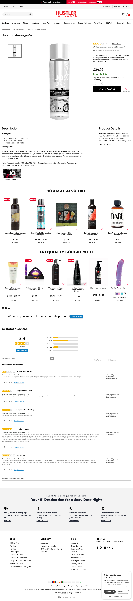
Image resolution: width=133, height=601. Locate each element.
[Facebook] (97, 547)
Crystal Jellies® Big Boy (119, 288)
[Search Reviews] (52, 358)
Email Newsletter (77, 555)
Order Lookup (76, 546)
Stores (6, 6)
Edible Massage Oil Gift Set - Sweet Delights (66, 234)
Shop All (120, 23)
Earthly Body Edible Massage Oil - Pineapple (15, 234)
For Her (13, 546)
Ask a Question (98, 50)
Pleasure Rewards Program (20, 567)
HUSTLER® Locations (18, 558)
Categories (6, 29)
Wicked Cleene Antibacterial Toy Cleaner (77, 289)
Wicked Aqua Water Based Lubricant (55, 288)
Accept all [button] (109, 592)
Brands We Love (16, 564)
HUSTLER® (109, 23)
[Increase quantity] (101, 83)
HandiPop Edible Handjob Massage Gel (41, 234)
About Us (44, 543)
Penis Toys (98, 23)
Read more (107, 588)
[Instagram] (105, 547)
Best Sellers (106, 521)
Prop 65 (74, 552)
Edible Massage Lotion (98, 288)
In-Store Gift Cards (78, 570)
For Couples (15, 552)
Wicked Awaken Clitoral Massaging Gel (34, 288)
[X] (101, 547)
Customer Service (78, 549)
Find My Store (42, 521)
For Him (13, 549)
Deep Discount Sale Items (20, 561)
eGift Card (107, 6)
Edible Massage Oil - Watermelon (92, 234)
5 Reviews (107, 44)
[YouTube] (109, 547)
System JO (15, 180)
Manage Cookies (78, 561)
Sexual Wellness (84, 23)
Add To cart (108, 89)
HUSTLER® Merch (16, 555)
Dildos (25, 23)
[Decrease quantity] (94, 83)
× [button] (129, 573)
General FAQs (76, 567)
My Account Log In (48, 546)
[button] (117, 293)
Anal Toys (46, 23)
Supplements (69, 23)
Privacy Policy (76, 564)
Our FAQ (7, 521)
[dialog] (116, 585)
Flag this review (19, 382)
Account (126, 6)
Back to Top (20, 478)
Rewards (117, 6)
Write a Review (116, 44)
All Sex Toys (14, 543)
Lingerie (57, 23)
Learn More (74, 521)
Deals (22, 6)
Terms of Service (78, 558)
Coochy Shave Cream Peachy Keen (13, 288)
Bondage (35, 23)
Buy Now (15, 242)
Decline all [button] (122, 592)
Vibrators (16, 23)
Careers (44, 552)
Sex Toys (5, 23)
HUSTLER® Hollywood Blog (51, 549)
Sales (129, 23)
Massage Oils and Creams (36, 29)
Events (14, 6)
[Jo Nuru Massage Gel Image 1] (60, 81)
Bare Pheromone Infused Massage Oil (117, 234)
